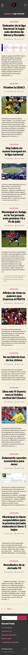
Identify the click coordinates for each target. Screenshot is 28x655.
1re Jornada (7, 276)
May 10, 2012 (20, 402)
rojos (5, 281)
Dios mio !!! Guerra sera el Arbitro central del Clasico (14, 395)
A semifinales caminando (10, 642)
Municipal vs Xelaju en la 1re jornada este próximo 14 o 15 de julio (14, 216)
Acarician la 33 (7, 631)
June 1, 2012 (20, 225)
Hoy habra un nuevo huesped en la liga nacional (14, 151)
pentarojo (10, 39)
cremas (15, 277)
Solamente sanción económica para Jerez (14, 461)
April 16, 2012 (20, 572)
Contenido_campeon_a (8, 652)
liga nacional (13, 279)
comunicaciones (8, 277)
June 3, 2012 (20, 91)
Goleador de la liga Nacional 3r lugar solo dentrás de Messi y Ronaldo (14, 30)
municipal (20, 279)
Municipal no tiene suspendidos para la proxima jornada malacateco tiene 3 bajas (14, 523)
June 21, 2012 (20, 39)
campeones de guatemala (18, 276)
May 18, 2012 (20, 303)
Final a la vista (6, 638)
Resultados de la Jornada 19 (14, 566)
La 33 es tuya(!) (7, 627)
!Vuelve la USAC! (14, 87)
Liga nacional (14, 21)
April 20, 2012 (20, 533)
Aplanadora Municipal (9, 635)
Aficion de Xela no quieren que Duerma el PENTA (14, 296)
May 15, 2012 (20, 364)
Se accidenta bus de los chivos (14, 358)
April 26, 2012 (20, 468)
